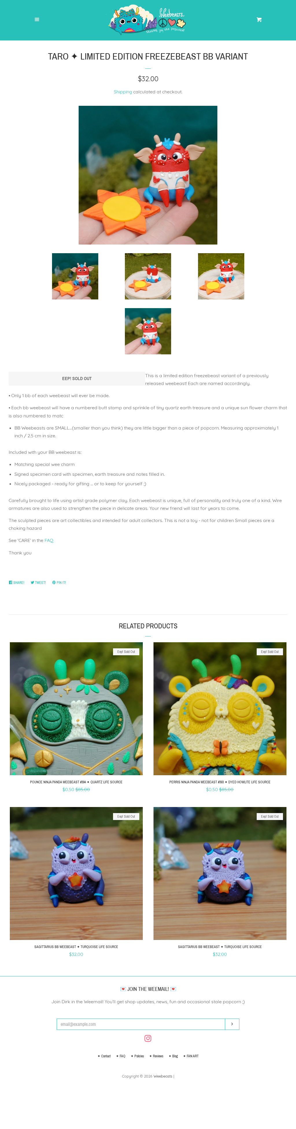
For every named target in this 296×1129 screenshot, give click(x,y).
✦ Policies (137, 1056)
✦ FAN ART (191, 1056)
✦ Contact (104, 1056)
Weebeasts (162, 1076)
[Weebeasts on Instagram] (148, 1039)
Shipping (123, 92)
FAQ (49, 540)
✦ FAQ (120, 1056)
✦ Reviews (156, 1056)
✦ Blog (173, 1056)
